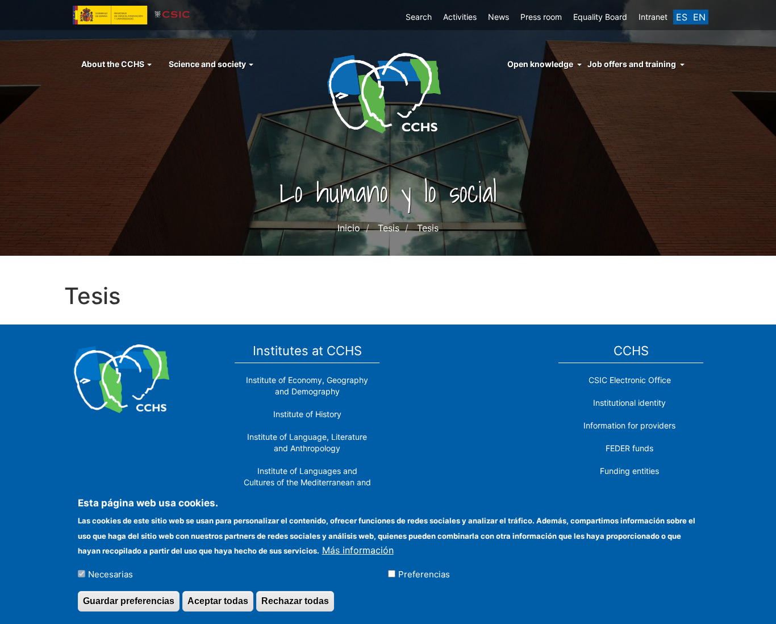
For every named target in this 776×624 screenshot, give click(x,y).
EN (699, 17)
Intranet (653, 17)
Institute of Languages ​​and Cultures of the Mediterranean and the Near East (307, 482)
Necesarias (110, 573)
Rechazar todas (295, 600)
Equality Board (600, 17)
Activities (460, 17)
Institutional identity (629, 402)
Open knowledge (540, 64)
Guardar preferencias (128, 600)
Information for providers (629, 425)
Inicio (348, 228)
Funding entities (629, 471)
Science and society (208, 64)
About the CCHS (113, 64)
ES (681, 17)
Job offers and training (631, 64)
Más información (358, 549)
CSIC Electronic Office (630, 380)
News (498, 17)
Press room (541, 17)
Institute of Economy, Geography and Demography (307, 385)
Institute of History (307, 414)
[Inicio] (388, 92)
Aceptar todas (217, 600)
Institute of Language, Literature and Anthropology (307, 442)
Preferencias (424, 573)
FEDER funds (629, 448)
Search (419, 17)
